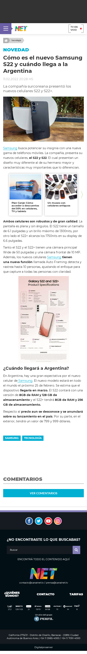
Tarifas (76, 594)
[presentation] (5, 194)
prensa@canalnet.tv (57, 582)
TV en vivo (74, 28)
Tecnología (16, 40)
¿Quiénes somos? (12, 594)
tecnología (33, 438)
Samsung (10, 148)
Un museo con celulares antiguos (59, 204)
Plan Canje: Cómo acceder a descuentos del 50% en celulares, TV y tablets (25, 207)
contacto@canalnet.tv (31, 582)
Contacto (45, 594)
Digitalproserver (43, 647)
